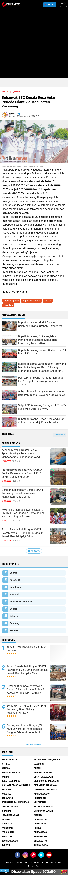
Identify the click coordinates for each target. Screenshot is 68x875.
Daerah (47, 300)
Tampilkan (59, 435)
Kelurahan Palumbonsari (16, 802)
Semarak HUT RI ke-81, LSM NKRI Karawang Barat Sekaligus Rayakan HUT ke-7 (26, 709)
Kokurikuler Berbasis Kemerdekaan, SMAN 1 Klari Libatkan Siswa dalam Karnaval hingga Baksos (23, 513)
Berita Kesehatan (11, 772)
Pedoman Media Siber (34, 862)
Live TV (50, 4)
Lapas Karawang (10, 815)
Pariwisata (7, 828)
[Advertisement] (34, 44)
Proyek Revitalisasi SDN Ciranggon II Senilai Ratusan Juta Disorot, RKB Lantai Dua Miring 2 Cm (23, 473)
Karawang (15, 580)
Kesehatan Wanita (44, 806)
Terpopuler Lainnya (34, 745)
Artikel (6, 764)
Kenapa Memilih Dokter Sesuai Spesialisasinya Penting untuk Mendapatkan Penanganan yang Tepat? (21, 453)
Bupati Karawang (31, 300)
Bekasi (13, 609)
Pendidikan (8, 832)
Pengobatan (40, 832)
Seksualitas (40, 840)
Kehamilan (40, 798)
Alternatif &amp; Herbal (47, 759)
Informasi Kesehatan (21, 601)
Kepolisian (15, 587)
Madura (38, 815)
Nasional (14, 594)
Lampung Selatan (43, 811)
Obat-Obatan (40, 819)
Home (4, 92)
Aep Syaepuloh (14, 92)
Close (4, 870)
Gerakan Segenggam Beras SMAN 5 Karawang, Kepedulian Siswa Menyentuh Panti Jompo (23, 493)
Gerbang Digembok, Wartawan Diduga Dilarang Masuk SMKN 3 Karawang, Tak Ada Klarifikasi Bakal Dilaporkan (25, 689)
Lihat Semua (34, 551)
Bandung (14, 623)
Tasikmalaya (41, 845)
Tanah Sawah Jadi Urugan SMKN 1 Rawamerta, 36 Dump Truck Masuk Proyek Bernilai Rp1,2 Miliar (22, 533)
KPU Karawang (42, 793)
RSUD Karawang (10, 840)
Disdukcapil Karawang (46, 781)
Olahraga (7, 823)
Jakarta (14, 616)
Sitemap (18, 862)
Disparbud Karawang (45, 785)
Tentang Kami (34, 866)
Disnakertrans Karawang (16, 785)
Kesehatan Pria (10, 806)
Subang (6, 845)
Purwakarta (40, 836)
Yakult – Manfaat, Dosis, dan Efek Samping (26, 648)
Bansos (6, 768)
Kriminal (14, 630)
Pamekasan (40, 823)
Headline (8, 305)
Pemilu (37, 828)
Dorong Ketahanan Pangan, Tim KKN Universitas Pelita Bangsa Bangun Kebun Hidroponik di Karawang (25, 729)
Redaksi (9, 862)
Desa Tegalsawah (43, 776)
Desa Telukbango (11, 781)
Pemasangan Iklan (54, 862)
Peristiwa (7, 836)
